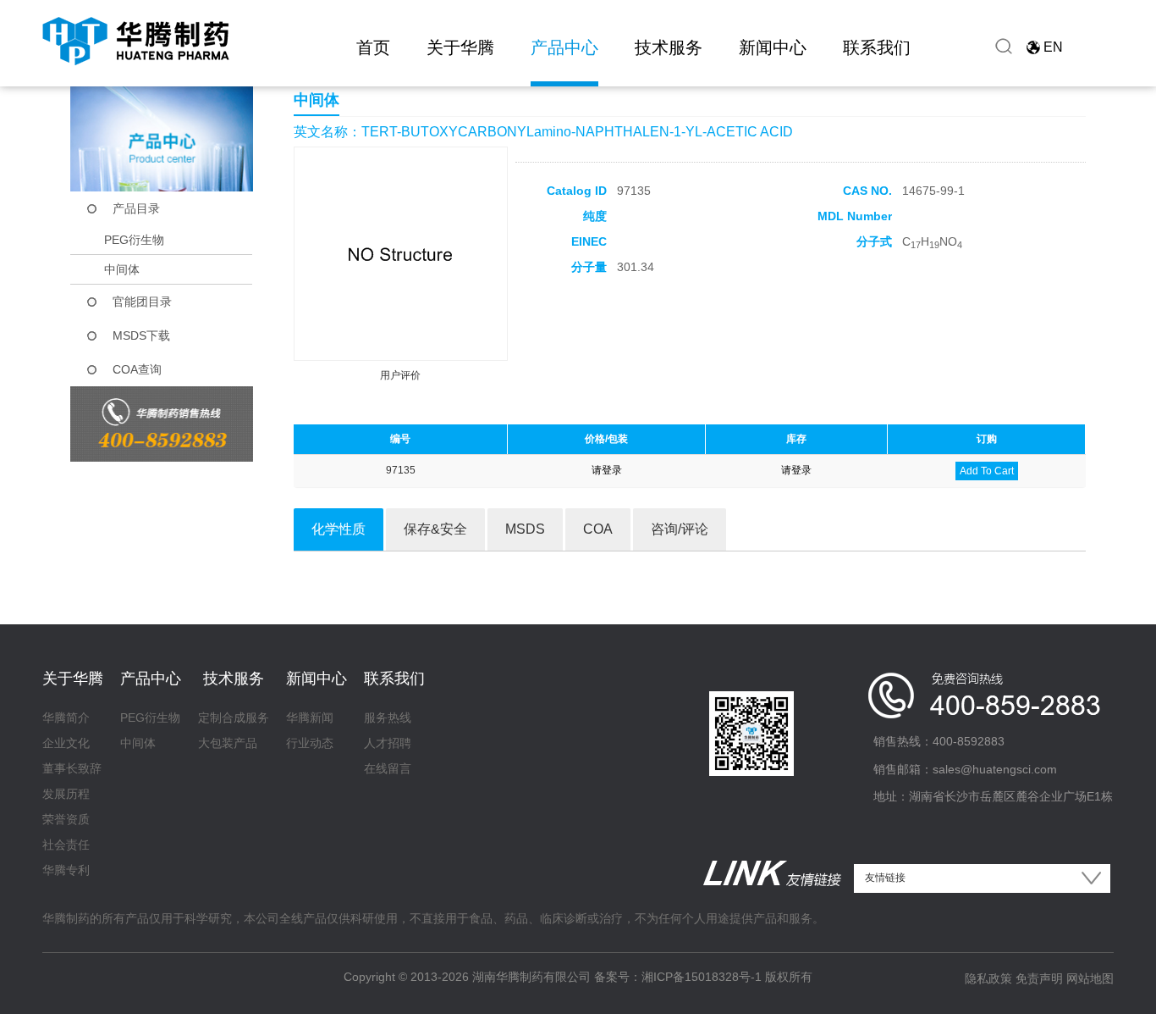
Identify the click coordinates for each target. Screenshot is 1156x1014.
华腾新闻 (309, 717)
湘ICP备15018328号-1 (701, 977)
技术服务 (668, 47)
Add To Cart (987, 471)
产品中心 (564, 47)
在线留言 (387, 768)
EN (1053, 47)
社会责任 (66, 844)
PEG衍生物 (134, 240)
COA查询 (137, 369)
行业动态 (309, 743)
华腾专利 (66, 870)
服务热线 (387, 717)
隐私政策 (988, 978)
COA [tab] (598, 529)
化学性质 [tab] (338, 529)
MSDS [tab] (525, 529)
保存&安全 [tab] (435, 529)
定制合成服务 (233, 717)
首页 (373, 47)
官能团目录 (142, 301)
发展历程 (66, 794)
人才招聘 (387, 743)
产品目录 (136, 208)
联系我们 (877, 47)
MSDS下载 (141, 335)
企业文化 (66, 743)
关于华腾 (460, 47)
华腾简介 (66, 717)
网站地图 (1090, 978)
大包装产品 (227, 743)
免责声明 (1039, 978)
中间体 (122, 269)
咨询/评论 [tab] (679, 529)
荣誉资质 (66, 819)
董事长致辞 (72, 768)
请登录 (607, 470)
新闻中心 (772, 47)
